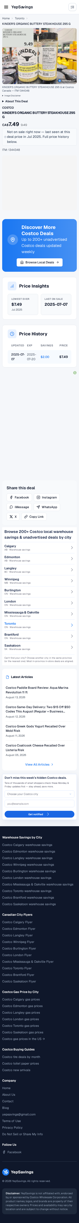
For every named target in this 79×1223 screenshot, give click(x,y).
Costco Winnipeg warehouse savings (28, 865)
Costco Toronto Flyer (17, 968)
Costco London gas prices (20, 1019)
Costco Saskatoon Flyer (19, 981)
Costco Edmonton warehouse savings (28, 851)
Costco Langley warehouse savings (27, 858)
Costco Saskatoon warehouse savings (29, 904)
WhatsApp (49, 507)
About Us (8, 1095)
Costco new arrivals (16, 1070)
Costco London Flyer (17, 955)
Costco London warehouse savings (26, 878)
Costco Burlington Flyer (19, 948)
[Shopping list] (72, 7)
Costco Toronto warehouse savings (26, 891)
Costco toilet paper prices (20, 1063)
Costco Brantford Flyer (18, 975)
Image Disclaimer (12, 95)
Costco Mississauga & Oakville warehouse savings (37, 884)
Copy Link (36, 517)
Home (6, 18)
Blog (5, 1108)
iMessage (22, 507)
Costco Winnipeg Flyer (18, 942)
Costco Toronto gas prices (20, 1026)
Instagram (49, 497)
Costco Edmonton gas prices (22, 1006)
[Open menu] (6, 7)
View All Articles (37, 764)
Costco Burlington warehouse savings (29, 871)
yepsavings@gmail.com (19, 1114)
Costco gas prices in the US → (23, 1039)
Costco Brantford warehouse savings (28, 897)
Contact (7, 1101)
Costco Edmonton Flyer (18, 929)
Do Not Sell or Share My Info (22, 1134)
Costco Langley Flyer (17, 935)
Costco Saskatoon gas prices (22, 1032)
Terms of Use (11, 1121)
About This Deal (16, 101)
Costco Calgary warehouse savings (27, 845)
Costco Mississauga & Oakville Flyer (28, 962)
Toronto (19, 18)
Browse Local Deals (39, 262)
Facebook (22, 497)
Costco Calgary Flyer (17, 922)
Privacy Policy (12, 1127)
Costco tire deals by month (21, 1057)
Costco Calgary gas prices (21, 999)
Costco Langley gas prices (21, 1012)
